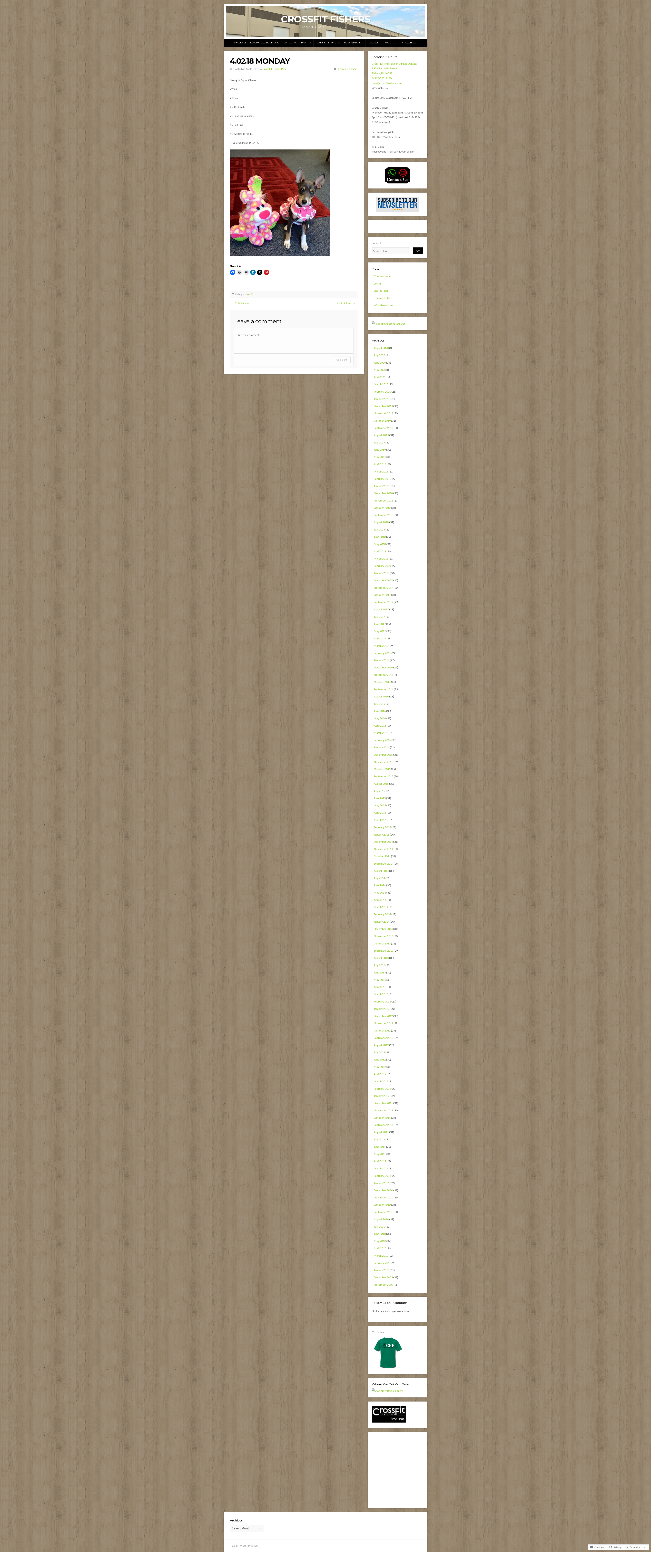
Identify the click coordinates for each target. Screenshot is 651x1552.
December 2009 (383, 1277)
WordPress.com (383, 305)
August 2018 (381, 522)
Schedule (373, 42)
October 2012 (382, 1030)
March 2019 (381, 471)
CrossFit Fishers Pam (274, 69)
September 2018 (383, 515)
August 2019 (381, 435)
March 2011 (381, 1168)
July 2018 (379, 529)
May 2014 (380, 892)
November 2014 (383, 848)
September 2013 (383, 950)
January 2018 (381, 573)
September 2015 (383, 776)
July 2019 (379, 442)
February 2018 (382, 565)
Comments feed (383, 297)
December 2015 (383, 754)
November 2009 (383, 1284)
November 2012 (383, 1023)
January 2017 (381, 660)
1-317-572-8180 (382, 78)
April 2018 (380, 551)
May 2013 (380, 979)
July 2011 (379, 1139)
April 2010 (380, 1248)
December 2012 (383, 1016)
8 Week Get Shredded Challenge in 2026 (256, 42)
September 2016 (383, 689)
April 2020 (380, 376)
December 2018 (383, 493)
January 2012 (381, 1095)
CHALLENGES (409, 42)
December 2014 (383, 841)
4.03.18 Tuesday (346, 303)
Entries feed (381, 290)
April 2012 (380, 1074)
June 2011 (380, 1146)
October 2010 (382, 1204)
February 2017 (382, 653)
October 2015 (382, 769)
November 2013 (383, 936)
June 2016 (380, 711)
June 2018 (380, 536)
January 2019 (381, 485)
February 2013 (382, 1001)
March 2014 (381, 907)
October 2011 (382, 1117)
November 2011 (383, 1110)
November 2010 (383, 1197)
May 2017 (380, 631)
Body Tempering (353, 42)
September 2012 (383, 1037)
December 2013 (383, 928)
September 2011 (383, 1124)
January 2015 (381, 834)
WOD (250, 294)
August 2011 (381, 1132)
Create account (383, 276)
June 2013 (380, 972)
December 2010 (383, 1190)
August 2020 (381, 347)
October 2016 (382, 682)
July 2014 (379, 877)
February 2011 (382, 1175)
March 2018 (381, 558)
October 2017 (382, 594)
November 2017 (383, 587)
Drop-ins (306, 42)
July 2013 (379, 965)
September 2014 (383, 863)
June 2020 (380, 362)
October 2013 (382, 943)
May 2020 (380, 369)
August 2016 (381, 696)
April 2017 (380, 638)
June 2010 (380, 1233)
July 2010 (379, 1226)
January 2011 (381, 1183)
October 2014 (382, 856)
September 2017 (383, 602)
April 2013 (380, 986)
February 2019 (382, 478)
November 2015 (383, 761)
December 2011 (383, 1103)
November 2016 (383, 674)
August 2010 (381, 1219)
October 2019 (382, 420)
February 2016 (382, 740)
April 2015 (380, 812)
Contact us (290, 42)
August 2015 (381, 783)
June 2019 (380, 449)
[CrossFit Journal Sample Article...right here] (389, 1421)
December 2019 (383, 406)
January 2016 (381, 747)
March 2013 (381, 994)
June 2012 (380, 1059)
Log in (377, 283)
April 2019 (380, 464)
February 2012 (382, 1088)
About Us (390, 42)
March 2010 (381, 1255)
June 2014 (380, 885)
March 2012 (381, 1081)
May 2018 (380, 544)
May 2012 (380, 1066)
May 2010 (380, 1241)
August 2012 (381, 1045)
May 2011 (380, 1154)
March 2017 (381, 645)
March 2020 (381, 384)
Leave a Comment (348, 69)
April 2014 (380, 899)
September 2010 (383, 1212)
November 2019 (383, 413)
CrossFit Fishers (325, 19)
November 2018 (383, 500)
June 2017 (380, 624)
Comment (341, 359)
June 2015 (380, 798)
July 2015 (379, 790)
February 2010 (382, 1262)
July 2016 (379, 703)
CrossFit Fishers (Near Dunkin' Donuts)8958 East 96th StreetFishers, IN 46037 (394, 68)
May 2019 (380, 456)
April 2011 (380, 1161)
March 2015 (381, 819)
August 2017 (381, 609)
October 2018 (382, 507)
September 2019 (383, 427)
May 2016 (380, 718)
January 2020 (381, 398)
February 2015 (382, 827)
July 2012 (379, 1052)
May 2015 (380, 805)
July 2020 (379, 355)
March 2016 (381, 732)
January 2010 (381, 1270)
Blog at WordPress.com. (245, 1545)
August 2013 (381, 957)
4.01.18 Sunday (241, 303)
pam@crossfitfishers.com (387, 83)
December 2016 (383, 667)
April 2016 (380, 725)
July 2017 (379, 616)
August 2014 (381, 870)
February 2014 (382, 914)
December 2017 (383, 580)
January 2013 (381, 1008)
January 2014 (381, 921)
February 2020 (382, 391)
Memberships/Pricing (328, 42)
